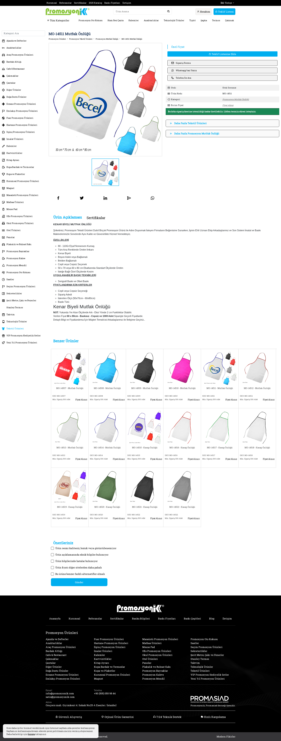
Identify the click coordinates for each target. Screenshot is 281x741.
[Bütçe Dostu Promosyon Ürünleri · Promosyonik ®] (68, 11)
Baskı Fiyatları (112, 2)
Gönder (79, 582)
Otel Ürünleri (13, 230)
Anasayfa (54, 618)
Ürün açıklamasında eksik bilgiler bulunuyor (81, 554)
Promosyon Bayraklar (17, 251)
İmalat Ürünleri (14, 139)
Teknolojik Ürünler (174, 20)
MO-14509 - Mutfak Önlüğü (144, 388)
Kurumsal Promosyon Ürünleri (22, 181)
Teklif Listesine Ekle (223, 54)
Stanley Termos (14, 307)
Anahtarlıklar (151, 20)
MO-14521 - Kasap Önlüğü (144, 507)
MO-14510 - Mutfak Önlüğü (182, 388)
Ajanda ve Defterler (16, 40)
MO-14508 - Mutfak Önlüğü (107, 388)
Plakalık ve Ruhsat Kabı (18, 244)
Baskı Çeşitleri (192, 618)
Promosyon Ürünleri (57, 39)
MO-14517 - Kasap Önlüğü (219, 447)
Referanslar (65, 2)
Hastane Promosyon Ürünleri (21, 125)
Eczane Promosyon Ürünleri (21, 104)
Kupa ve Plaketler (15, 174)
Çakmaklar (12, 75)
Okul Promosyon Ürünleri (20, 223)
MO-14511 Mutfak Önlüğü (131, 39)
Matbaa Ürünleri (15, 202)
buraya (31, 734)
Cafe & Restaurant (15, 68)
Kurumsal (52, 2)
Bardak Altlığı (14, 61)
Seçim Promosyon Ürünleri (20, 286)
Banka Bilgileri (141, 618)
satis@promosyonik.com (60, 696)
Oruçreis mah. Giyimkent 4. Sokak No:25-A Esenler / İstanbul (81, 705)
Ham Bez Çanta (116, 20)
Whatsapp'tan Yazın (186, 70)
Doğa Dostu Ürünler (16, 96)
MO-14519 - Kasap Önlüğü (69, 507)
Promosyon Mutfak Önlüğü (107, 39)
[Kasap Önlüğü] (144, 426)
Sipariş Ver (62, 404)
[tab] (67, 217)
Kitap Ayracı (12, 160)
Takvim (10, 314)
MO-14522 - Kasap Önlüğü (182, 507)
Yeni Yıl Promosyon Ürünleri (21, 342)
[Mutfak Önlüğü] (69, 367)
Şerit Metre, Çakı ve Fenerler (21, 300)
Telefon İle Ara (183, 77)
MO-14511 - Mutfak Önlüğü (220, 388)
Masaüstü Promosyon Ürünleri (22, 195)
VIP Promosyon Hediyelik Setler (23, 335)
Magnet (10, 188)
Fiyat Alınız (227, 105)
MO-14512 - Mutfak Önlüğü (257, 388)
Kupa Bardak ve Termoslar (20, 167)
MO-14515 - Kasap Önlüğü (144, 447)
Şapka (204, 20)
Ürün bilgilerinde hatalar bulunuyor (76, 561)
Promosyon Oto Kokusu (90, 20)
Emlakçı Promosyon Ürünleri (22, 111)
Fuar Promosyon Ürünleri (19, 118)
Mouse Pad (11, 209)
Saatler (10, 279)
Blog (211, 618)
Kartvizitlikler (14, 153)
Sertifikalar (80, 2)
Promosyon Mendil (16, 265)
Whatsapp (79, 404)
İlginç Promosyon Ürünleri (20, 132)
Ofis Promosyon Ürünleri (19, 216)
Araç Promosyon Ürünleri (19, 54)
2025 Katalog (95, 2)
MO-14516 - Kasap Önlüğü (182, 447)
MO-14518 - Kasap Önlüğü (257, 447)
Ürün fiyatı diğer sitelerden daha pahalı (78, 567)
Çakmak (229, 20)
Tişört (192, 20)
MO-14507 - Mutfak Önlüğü (69, 388)
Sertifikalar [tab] (96, 217)
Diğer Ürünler (13, 89)
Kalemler (133, 20)
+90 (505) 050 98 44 (105, 693)
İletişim (126, 2)
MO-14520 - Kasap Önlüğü (107, 507)
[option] (105, 99)
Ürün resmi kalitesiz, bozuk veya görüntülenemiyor (85, 548)
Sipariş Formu (183, 63)
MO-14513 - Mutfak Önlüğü (69, 447)
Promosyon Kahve (15, 258)
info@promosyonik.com (60, 693)
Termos (216, 20)
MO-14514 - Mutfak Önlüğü (107, 447)
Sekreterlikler (14, 293)
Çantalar (11, 82)
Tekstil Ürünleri (15, 328)
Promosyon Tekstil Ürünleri (80, 39)
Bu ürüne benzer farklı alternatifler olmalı (80, 573)
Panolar (10, 237)
